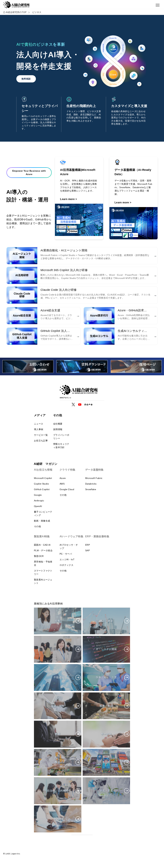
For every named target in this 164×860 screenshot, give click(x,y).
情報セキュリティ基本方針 (61, 446)
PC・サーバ (66, 554)
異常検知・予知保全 (43, 563)
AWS (62, 483)
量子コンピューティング (43, 513)
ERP (87, 545)
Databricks (91, 483)
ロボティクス (66, 565)
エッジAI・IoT (67, 559)
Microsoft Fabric (93, 478)
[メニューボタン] (157, 5)
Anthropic (39, 500)
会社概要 (57, 423)
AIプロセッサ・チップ (69, 546)
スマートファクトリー (43, 572)
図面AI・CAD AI (42, 545)
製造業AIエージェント (43, 581)
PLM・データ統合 (43, 550)
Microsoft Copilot (43, 478)
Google (38, 495)
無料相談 (26, 78)
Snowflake (90, 489)
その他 (37, 526)
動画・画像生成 (42, 520)
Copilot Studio (41, 483)
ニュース (38, 423)
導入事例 (38, 429)
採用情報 (57, 429)
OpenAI (38, 506)
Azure (63, 478)
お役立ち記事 (41, 440)
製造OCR (39, 556)
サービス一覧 (41, 435)
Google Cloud (67, 489)
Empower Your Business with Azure (29, 172)
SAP (87, 550)
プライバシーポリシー (61, 437)
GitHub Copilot (41, 489)
